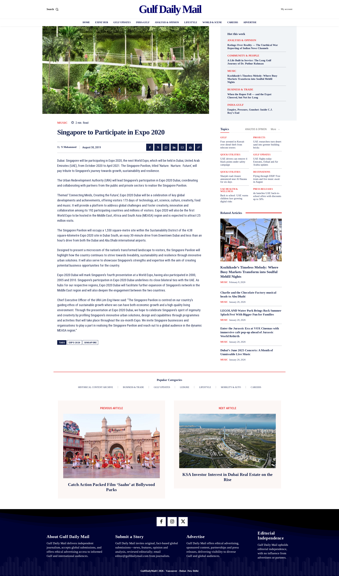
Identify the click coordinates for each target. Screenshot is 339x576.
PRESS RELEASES (263, 189)
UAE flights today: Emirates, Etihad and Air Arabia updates (265, 161)
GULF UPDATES (261, 154)
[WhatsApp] (166, 147)
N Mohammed (68, 147)
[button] (53, 9)
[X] (157, 147)
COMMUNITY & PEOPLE (243, 55)
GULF (223, 137)
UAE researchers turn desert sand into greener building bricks (267, 144)
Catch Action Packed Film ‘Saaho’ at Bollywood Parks (111, 487)
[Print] (190, 147)
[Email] (182, 147)
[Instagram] (172, 521)
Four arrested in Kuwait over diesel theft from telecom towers (232, 144)
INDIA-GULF (235, 105)
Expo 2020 (74, 342)
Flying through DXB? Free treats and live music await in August (266, 179)
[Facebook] (149, 147)
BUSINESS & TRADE (240, 89)
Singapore (90, 342)
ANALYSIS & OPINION (241, 40)
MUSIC (62, 122)
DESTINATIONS (261, 172)
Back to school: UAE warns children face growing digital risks (234, 198)
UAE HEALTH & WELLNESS (229, 190)
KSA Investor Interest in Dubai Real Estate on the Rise (227, 477)
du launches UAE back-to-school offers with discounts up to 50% (267, 196)
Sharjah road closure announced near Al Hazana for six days (233, 179)
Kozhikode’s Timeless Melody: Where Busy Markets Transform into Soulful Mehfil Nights (252, 78)
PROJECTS (259, 137)
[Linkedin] (174, 147)
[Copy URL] (198, 147)
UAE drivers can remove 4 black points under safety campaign (233, 161)
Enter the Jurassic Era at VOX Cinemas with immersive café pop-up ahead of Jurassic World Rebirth (249, 332)
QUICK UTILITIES (230, 154)
